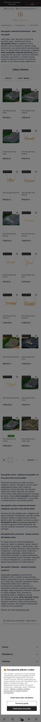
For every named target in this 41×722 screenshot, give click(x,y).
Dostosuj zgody (21, 703)
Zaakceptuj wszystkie (22, 708)
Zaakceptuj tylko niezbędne (21, 698)
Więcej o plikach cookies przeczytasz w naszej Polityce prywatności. (17, 691)
